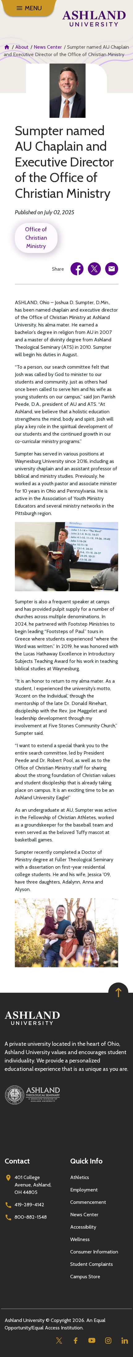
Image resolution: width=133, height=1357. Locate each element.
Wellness (80, 1239)
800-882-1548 (31, 1217)
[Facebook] (75, 1340)
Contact (17, 1160)
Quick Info (86, 1160)
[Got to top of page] (118, 992)
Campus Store (85, 1276)
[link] (77, 268)
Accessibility (83, 1227)
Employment (84, 1190)
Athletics (79, 1177)
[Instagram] (108, 1340)
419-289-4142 (29, 1205)
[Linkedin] (124, 1340)
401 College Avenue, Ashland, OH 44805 (33, 1184)
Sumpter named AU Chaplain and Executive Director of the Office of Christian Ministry (64, 162)
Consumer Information (94, 1252)
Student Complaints (91, 1264)
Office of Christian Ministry (36, 238)
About (21, 47)
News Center (48, 47)
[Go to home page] (94, 18)
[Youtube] (92, 1340)
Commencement (88, 1202)
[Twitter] (59, 1340)
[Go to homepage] (32, 1025)
